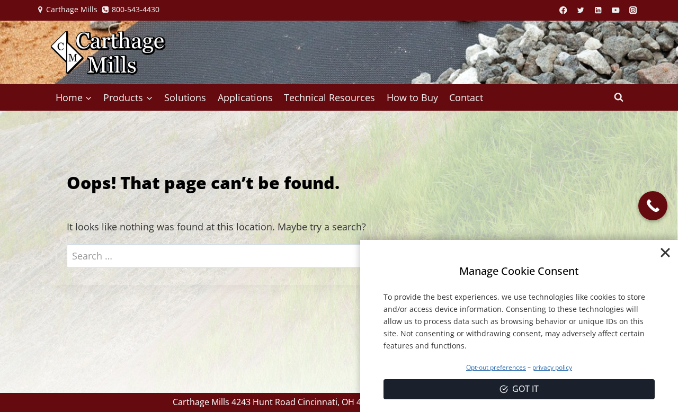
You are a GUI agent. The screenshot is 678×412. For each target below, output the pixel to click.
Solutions (185, 97)
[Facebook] (563, 10)
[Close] (665, 253)
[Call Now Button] (652, 205)
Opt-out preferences (496, 367)
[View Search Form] (618, 97)
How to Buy (412, 97)
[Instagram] (633, 10)
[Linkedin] (598, 10)
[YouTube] (615, 10)
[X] (580, 10)
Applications (245, 97)
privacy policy (552, 367)
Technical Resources (329, 97)
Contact (466, 97)
